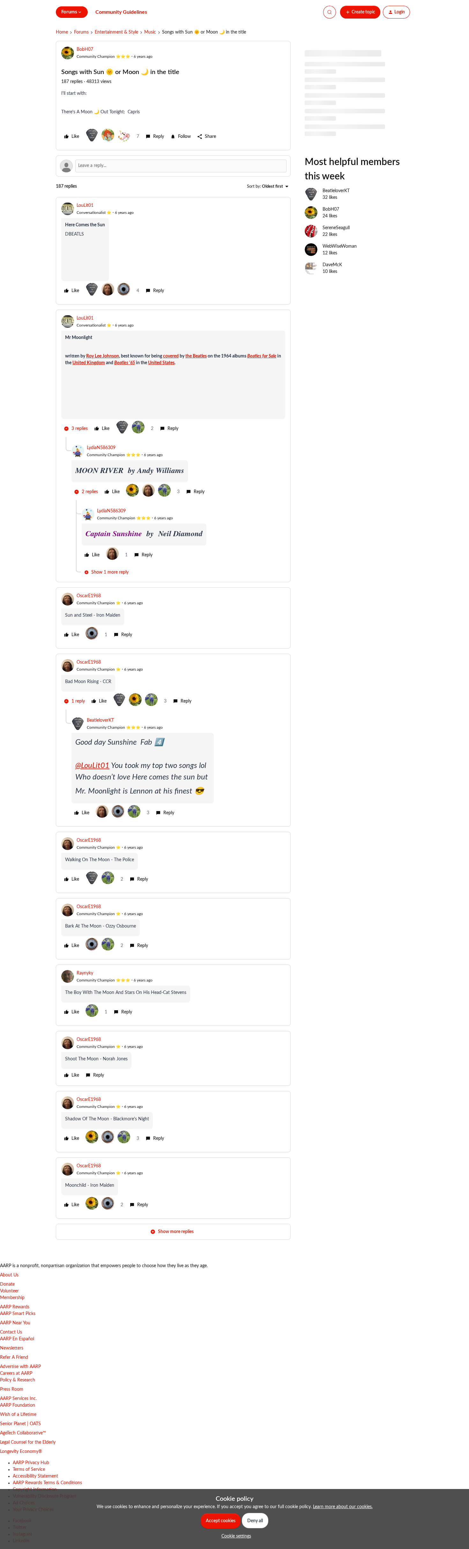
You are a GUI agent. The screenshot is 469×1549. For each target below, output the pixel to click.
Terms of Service (29, 1469)
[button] (360, 12)
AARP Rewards (14, 1307)
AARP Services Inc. (18, 1398)
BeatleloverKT (100, 720)
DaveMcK (332, 265)
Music (150, 32)
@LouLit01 (92, 766)
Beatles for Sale (261, 356)
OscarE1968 (89, 596)
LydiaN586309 (101, 448)
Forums (81, 32)
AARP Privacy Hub (31, 1463)
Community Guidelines (121, 12)
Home (62, 32)
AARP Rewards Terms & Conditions (47, 1483)
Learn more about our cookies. (343, 1507)
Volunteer (9, 1291)
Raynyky (85, 973)
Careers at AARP (16, 1373)
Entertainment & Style (116, 32)
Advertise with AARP (20, 1367)
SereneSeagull (336, 228)
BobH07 (85, 49)
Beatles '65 (124, 363)
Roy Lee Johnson (102, 356)
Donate (7, 1284)
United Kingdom (88, 363)
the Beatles (196, 356)
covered (171, 356)
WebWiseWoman (340, 246)
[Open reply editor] (173, 166)
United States (161, 363)
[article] (173, 250)
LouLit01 (85, 205)
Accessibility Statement (35, 1476)
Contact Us (11, 1332)
